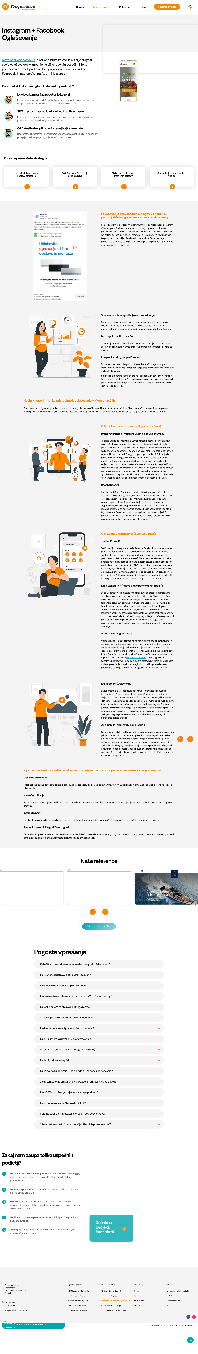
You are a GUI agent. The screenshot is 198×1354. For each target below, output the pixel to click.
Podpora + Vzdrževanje (77, 1310)
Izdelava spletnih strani (77, 1296)
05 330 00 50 (10, 1302)
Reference (125, 7)
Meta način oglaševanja (18, 60)
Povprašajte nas (167, 6)
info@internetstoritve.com (16, 1310)
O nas (142, 7)
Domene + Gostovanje (77, 1305)
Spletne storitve (102, 7)
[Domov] (18, 7)
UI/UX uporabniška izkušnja (79, 1291)
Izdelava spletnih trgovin (78, 1300)
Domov (80, 7)
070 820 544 (10, 1305)
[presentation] (180, 739)
